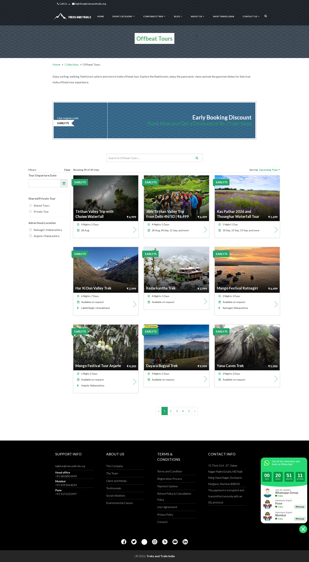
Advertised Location (42, 222)
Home (56, 64)
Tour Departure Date (42, 175)
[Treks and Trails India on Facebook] (123, 542)
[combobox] (154, 158)
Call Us (63, 3)
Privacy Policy (165, 514)
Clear (67, 169)
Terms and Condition (169, 471)
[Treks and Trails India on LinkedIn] (185, 542)
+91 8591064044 (66, 485)
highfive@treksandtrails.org (90, 3)
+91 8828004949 (66, 476)
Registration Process (169, 478)
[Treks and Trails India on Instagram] (154, 542)
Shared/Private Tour (42, 198)
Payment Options (167, 486)
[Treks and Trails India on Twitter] (134, 542)
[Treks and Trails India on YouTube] (175, 542)
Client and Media (116, 480)
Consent (162, 521)
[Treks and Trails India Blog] (165, 542)
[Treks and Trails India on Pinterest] (144, 542)
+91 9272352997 (66, 494)
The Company (114, 466)
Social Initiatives (115, 495)
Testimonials (113, 488)
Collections (72, 64)
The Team (112, 473)
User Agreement (167, 507)
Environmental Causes (119, 502)
